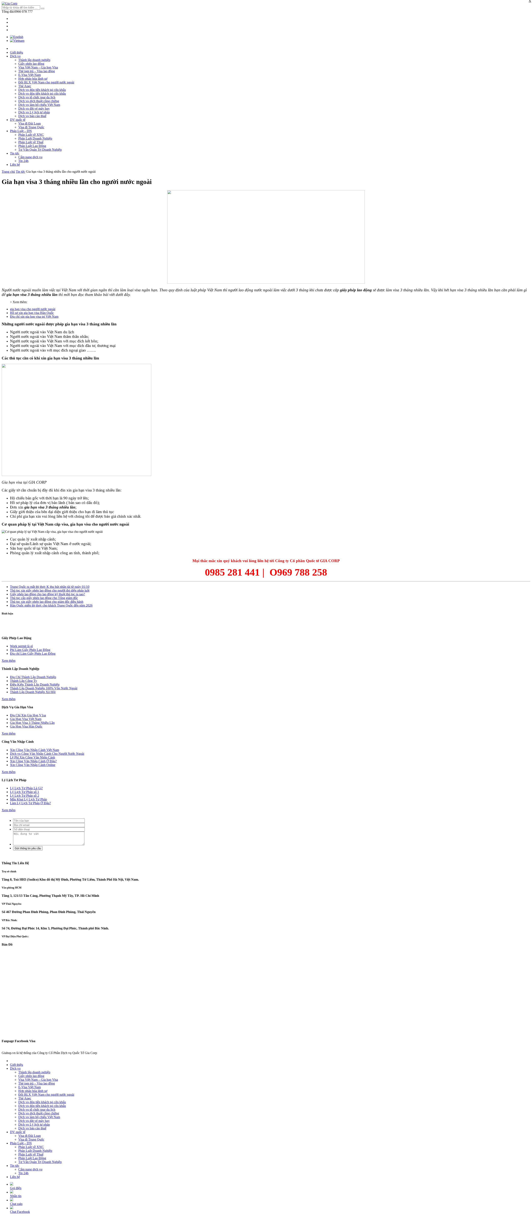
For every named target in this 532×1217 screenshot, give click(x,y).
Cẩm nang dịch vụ (30, 157)
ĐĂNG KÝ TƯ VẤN (266, 629)
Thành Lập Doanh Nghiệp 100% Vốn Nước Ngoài (43, 688)
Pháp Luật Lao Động (32, 146)
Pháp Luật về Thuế (30, 142)
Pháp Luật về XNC (31, 134)
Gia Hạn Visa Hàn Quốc (26, 726)
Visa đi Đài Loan (29, 123)
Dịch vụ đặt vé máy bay (34, 108)
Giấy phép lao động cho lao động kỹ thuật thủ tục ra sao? (47, 594)
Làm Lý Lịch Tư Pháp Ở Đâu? (30, 803)
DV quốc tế (17, 119)
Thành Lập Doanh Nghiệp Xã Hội (32, 692)
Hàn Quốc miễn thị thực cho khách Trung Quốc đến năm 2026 (51, 605)
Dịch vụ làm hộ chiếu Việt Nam (39, 105)
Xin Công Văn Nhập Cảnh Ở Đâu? (33, 761)
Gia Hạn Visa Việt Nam (25, 719)
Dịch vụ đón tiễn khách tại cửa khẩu (42, 90)
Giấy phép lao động (31, 63)
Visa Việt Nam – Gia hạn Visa (38, 67)
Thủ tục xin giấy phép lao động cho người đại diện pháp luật (49, 590)
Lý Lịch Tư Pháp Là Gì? (26, 788)
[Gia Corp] (9, 3)
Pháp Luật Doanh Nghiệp (35, 138)
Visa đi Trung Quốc (31, 127)
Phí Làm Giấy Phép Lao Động (30, 650)
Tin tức (14, 153)
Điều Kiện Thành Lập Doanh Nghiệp (34, 684)
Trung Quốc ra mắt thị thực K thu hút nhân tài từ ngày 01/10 (49, 586)
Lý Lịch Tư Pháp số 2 (24, 795)
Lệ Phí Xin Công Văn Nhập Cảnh (32, 757)
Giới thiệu (16, 52)
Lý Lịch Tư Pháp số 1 (24, 792)
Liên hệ (15, 164)
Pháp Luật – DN (21, 131)
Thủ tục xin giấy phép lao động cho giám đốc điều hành (46, 601)
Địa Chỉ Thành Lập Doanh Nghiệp (33, 677)
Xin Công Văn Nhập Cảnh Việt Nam (34, 750)
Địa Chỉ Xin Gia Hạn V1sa (28, 715)
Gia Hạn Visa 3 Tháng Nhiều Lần (32, 722)
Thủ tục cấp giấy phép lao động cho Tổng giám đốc (44, 598)
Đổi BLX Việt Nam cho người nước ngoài (46, 82)
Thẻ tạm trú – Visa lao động (36, 71)
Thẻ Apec (24, 86)
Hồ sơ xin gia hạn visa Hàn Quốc (32, 313)
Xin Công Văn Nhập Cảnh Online (32, 765)
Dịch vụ (15, 56)
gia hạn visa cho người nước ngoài (32, 309)
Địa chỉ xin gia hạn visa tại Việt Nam (34, 316)
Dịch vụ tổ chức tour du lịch (36, 97)
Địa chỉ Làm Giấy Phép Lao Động (32, 653)
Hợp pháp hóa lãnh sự (32, 78)
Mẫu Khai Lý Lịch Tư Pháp (28, 799)
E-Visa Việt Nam (29, 75)
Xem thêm (8, 660)
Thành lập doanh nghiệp (34, 60)
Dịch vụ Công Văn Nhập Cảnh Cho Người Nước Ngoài (47, 753)
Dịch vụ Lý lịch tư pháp (34, 112)
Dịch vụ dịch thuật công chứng (38, 101)
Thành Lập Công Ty (23, 681)
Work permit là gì (21, 646)
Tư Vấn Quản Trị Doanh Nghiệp (40, 149)
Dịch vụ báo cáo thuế (32, 116)
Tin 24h (23, 161)
